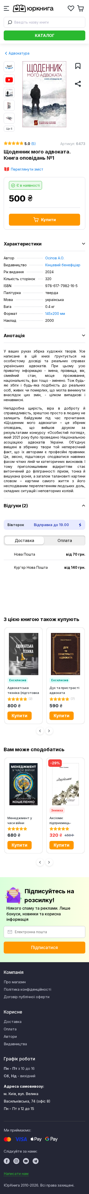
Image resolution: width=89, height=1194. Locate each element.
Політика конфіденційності (27, 989)
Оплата (65, 540)
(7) (73, 699)
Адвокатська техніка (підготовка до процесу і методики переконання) (23, 690)
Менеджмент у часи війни (19, 820)
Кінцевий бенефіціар (62, 265)
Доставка (24, 540)
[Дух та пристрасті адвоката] (65, 654)
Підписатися (44, 947)
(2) (30, 699)
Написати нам (16, 1173)
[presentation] (40, 731)
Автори (10, 1036)
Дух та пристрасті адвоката (64, 690)
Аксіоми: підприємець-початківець (60, 820)
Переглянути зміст (27, 169)
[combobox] (44, 22)
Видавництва (15, 1044)
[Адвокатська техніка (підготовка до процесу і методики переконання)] (23, 654)
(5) (33, 144)
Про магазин (15, 982)
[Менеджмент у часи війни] (23, 784)
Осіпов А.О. (54, 258)
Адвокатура (18, 53)
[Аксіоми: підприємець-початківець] (65, 784)
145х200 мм (55, 313)
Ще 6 (9, 128)
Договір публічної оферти (26, 996)
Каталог (44, 35)
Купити (48, 219)
